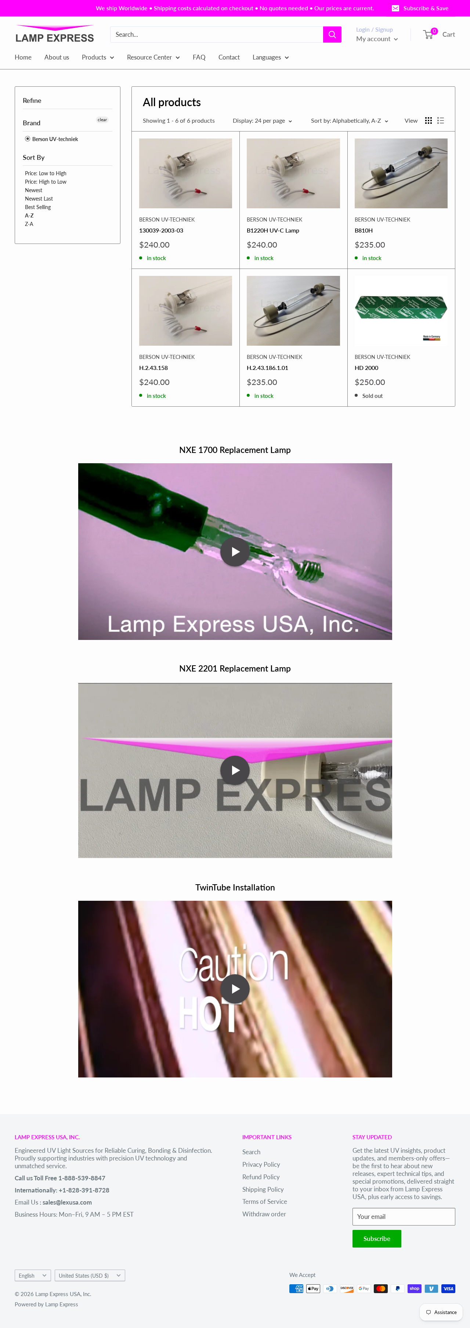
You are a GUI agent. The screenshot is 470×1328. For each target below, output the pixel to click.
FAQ (199, 57)
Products (94, 57)
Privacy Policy (261, 1164)
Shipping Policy (263, 1189)
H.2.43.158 (153, 367)
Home (23, 57)
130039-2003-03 (161, 230)
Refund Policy (261, 1177)
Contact (229, 57)
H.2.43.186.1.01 (267, 367)
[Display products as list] (440, 120)
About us (56, 57)
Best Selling (38, 207)
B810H (364, 230)
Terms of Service (264, 1201)
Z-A (29, 224)
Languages (267, 57)
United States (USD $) (84, 1276)
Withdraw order (264, 1214)
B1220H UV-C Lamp (273, 230)
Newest (33, 190)
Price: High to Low (45, 182)
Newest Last (39, 198)
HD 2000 (366, 367)
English (27, 1276)
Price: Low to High (45, 173)
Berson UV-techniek (54, 139)
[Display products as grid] (428, 120)
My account (374, 39)
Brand (31, 123)
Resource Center (149, 57)
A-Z (29, 215)
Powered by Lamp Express (46, 1304)
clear (102, 119)
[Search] (332, 34)
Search (251, 1152)
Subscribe (377, 1238)
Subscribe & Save (426, 7)
